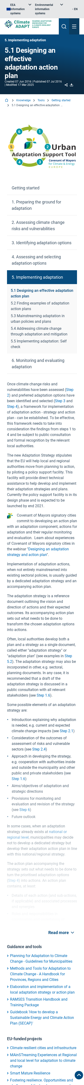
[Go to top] (79, 1075)
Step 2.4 (39, 749)
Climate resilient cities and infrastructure (43, 1048)
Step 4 (12, 406)
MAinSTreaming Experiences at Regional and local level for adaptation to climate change (43, 1060)
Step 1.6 (43, 695)
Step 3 (60, 401)
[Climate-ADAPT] (30, 24)
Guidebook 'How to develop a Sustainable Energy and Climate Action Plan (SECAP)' (42, 1017)
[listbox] (19, 9)
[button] (42, 188)
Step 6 (24, 809)
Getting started (61, 100)
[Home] (7, 100)
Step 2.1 (66, 731)
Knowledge (23, 100)
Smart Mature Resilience (30, 1073)
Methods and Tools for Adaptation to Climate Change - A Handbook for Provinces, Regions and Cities (40, 974)
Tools (41, 100)
